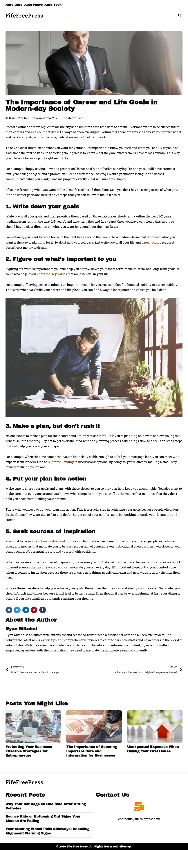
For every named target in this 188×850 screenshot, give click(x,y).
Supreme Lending (61, 462)
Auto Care (14, 4)
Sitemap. (125, 846)
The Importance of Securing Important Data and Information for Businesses (91, 751)
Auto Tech (53, 4)
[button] (179, 15)
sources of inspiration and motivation (55, 541)
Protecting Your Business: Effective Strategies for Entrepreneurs (29, 751)
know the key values (52, 274)
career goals (150, 242)
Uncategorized (72, 118)
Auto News (33, 4)
